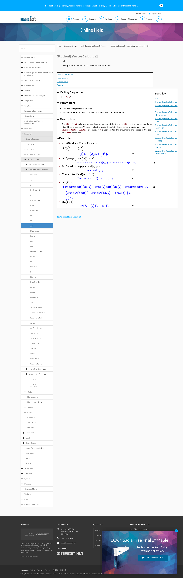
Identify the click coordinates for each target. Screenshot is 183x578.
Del (31, 221)
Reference (28, 474)
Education (28, 134)
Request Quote (156, 14)
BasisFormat (35, 190)
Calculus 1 (31, 149)
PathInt (33, 302)
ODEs (29, 392)
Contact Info (62, 524)
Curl (32, 205)
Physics (27, 90)
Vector (32, 354)
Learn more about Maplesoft (29, 556)
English (32, 570)
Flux (31, 246)
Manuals (27, 484)
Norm (32, 292)
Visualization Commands (38, 374)
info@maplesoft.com (69, 543)
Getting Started (30, 57)
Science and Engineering (33, 111)
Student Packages (32, 139)
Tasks (28, 458)
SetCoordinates (36, 328)
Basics (29, 412)
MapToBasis (35, 282)
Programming (29, 101)
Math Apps (28, 129)
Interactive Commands (37, 369)
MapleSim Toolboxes (31, 504)
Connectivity (29, 116)
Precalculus (31, 144)
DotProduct (34, 236)
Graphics (27, 106)
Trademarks (96, 574)
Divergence (34, 231)
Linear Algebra (32, 397)
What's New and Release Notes (36, 62)
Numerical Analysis (34, 402)
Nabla (32, 287)
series (32, 323)
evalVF (32, 241)
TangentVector (35, 338)
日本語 (55, 570)
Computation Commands (38, 170)
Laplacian (33, 267)
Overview (34, 175)
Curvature (34, 210)
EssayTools (30, 433)
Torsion (33, 348)
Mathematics (29, 85)
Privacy (71, 574)
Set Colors (31, 428)
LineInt (33, 277)
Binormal (33, 195)
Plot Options (32, 422)
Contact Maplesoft (139, 14)
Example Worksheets (37, 164)
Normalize (34, 297)
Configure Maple (30, 489)
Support (67, 46)
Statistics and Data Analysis (34, 95)
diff (31, 226)
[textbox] (82, 143)
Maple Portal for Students (35, 448)
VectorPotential (36, 364)
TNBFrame (34, 343)
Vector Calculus (33, 159)
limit (31, 272)
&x (31, 180)
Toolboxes (28, 494)
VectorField (34, 359)
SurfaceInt (34, 333)
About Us (25, 524)
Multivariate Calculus (35, 154)
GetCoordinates (36, 251)
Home (59, 46)
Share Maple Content (32, 80)
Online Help (77, 46)
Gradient (33, 256)
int (31, 262)
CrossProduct (35, 200)
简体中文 (63, 570)
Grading (29, 438)
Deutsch (48, 570)
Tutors (28, 463)
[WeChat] (81, 553)
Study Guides (31, 443)
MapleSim (27, 499)
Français (40, 570)
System (27, 479)
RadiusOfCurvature (37, 313)
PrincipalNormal (36, 308)
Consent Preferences (83, 574)
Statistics (30, 407)
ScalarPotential (36, 318)
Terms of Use (63, 574)
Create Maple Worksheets (34, 67)
